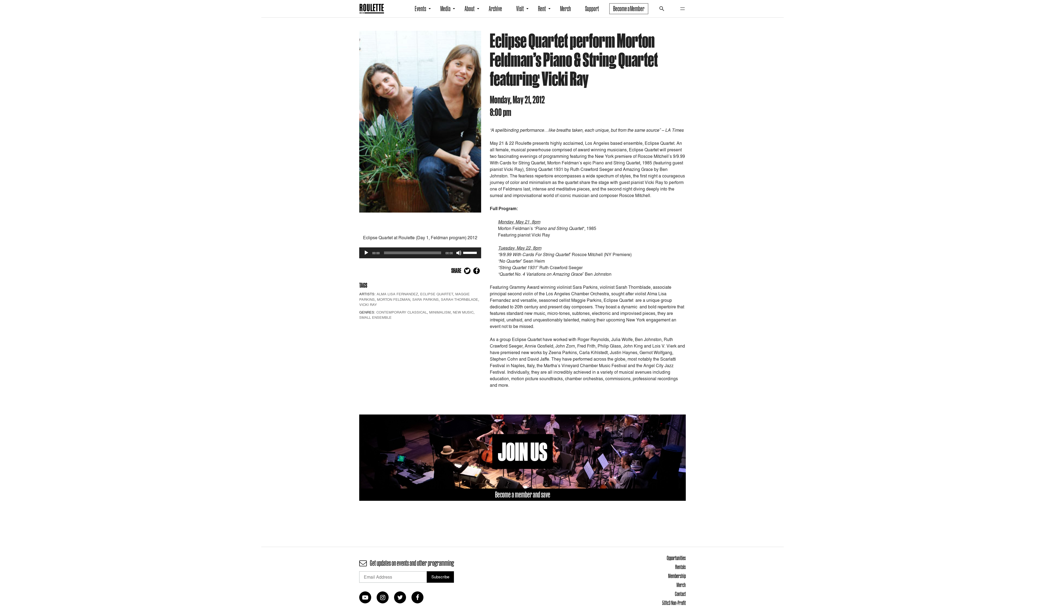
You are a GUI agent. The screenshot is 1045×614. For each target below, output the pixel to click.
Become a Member (628, 9)
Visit (520, 9)
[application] (420, 252)
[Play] (366, 253)
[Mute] (459, 253)
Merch (565, 9)
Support (592, 9)
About (470, 9)
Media (445, 9)
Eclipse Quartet (436, 293)
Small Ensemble (375, 317)
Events (420, 9)
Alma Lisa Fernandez (397, 293)
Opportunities (676, 557)
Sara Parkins (425, 299)
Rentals (680, 566)
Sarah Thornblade (459, 299)
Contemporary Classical (401, 312)
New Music (463, 312)
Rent (542, 9)
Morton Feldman (393, 299)
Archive (495, 9)
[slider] (470, 252)
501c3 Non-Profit (674, 602)
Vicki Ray (368, 304)
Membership (677, 575)
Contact (680, 593)
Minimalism (440, 312)
